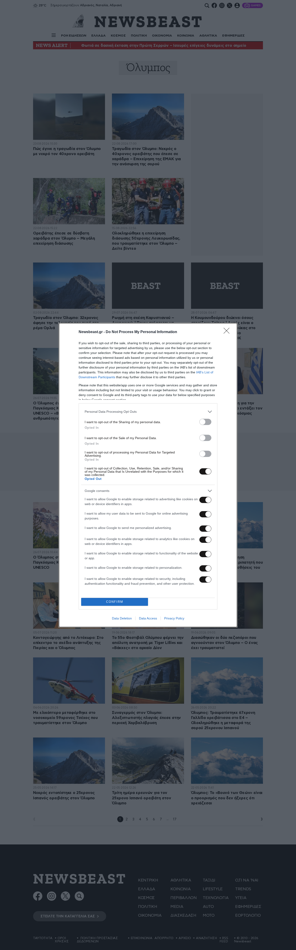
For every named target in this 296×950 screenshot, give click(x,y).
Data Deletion (122, 618)
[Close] (228, 332)
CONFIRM (114, 601)
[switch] (205, 422)
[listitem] (148, 411)
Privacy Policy (174, 618)
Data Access (148, 618)
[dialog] (148, 475)
